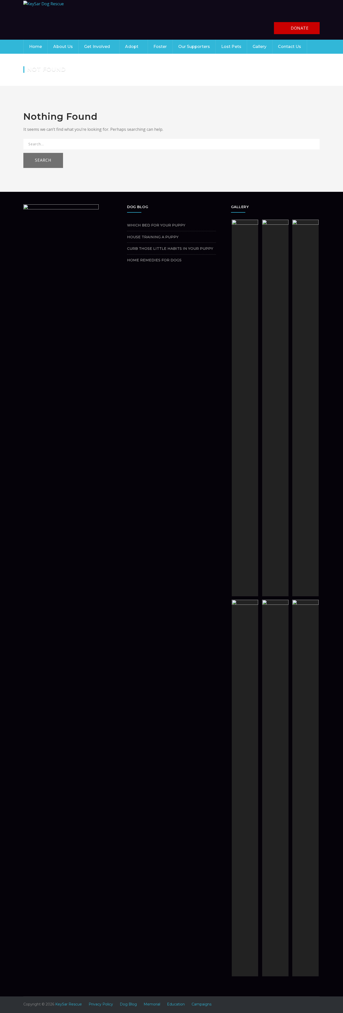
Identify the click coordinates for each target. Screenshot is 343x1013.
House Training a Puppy (153, 237)
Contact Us (289, 46)
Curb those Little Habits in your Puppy (170, 248)
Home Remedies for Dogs (154, 260)
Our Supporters (194, 46)
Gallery (260, 46)
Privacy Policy (101, 1004)
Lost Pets (231, 46)
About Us (63, 46)
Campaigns (201, 1004)
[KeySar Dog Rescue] (43, 3)
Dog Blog (128, 1004)
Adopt (131, 46)
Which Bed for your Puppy (156, 225)
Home (35, 46)
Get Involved (97, 46)
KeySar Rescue (68, 1004)
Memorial (152, 1004)
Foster (160, 46)
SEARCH (43, 160)
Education (176, 1004)
